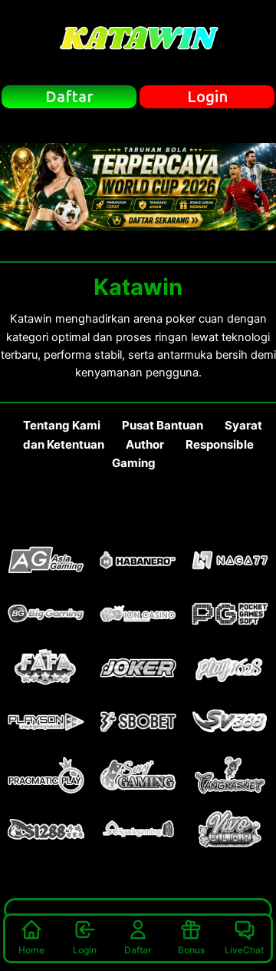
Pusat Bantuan (162, 425)
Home (31, 950)
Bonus (191, 950)
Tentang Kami (61, 425)
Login (85, 950)
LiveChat (244, 950)
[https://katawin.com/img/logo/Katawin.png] (138, 42)
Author (145, 444)
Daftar (138, 950)
